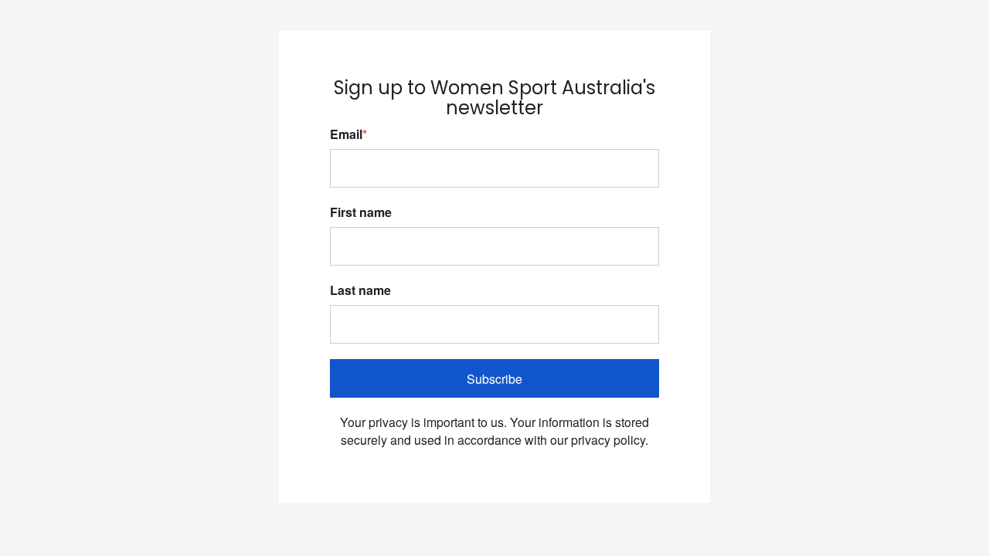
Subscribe (494, 379)
